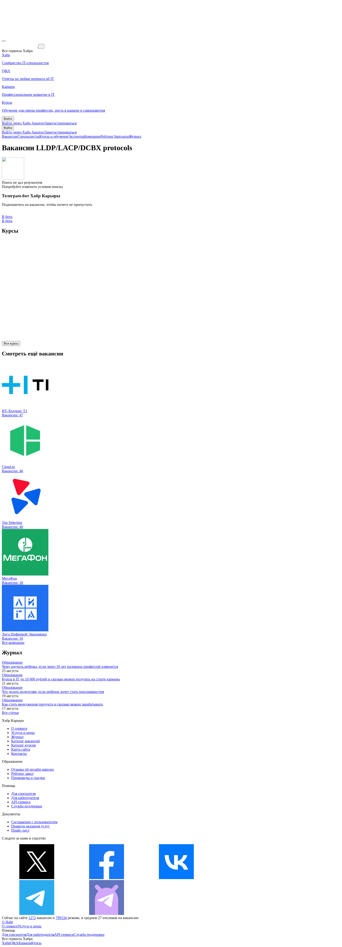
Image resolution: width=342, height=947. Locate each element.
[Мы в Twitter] (37, 878)
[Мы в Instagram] (246, 878)
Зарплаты (121, 136)
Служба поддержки (26, 806)
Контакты (19, 754)
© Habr (7, 922)
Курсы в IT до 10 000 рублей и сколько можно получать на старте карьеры (61, 679)
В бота (7, 221)
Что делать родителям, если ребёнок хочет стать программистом (53, 692)
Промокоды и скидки (28, 778)
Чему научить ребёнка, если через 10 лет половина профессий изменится (60, 667)
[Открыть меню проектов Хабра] (4, 41)
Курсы (36, 943)
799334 (61, 918)
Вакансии (9, 136)
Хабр (6, 943)
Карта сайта (20, 749)
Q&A (14, 943)
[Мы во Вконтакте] (176, 878)
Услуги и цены (23, 733)
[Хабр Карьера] (20, 46)
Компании (92, 136)
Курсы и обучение (53, 136)
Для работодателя (25, 798)
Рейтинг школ (22, 774)
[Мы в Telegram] (37, 914)
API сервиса (20, 802)
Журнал (135, 136)
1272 (32, 918)
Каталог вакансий (25, 741)
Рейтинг (107, 136)
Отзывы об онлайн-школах (32, 769)
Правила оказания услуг (30, 826)
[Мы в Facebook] (106, 878)
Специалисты (28, 136)
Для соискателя (23, 794)
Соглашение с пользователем (34, 822)
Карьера (24, 943)
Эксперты (76, 136)
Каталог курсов (23, 745)
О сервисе (19, 728)
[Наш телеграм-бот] (106, 914)
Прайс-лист (20, 830)
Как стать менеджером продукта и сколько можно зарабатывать (52, 704)
